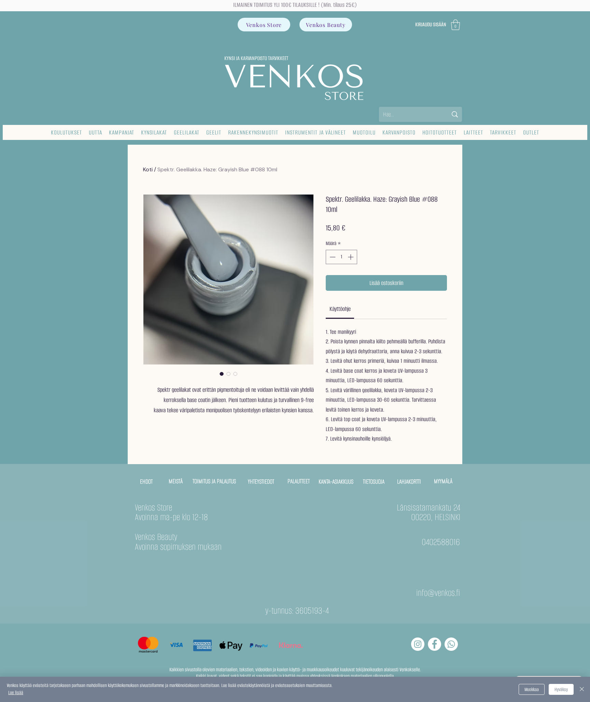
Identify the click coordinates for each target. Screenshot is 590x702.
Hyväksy (561, 689)
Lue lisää (15, 692)
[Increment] (351, 257)
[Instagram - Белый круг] (417, 644)
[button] (455, 24)
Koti (148, 169)
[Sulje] (582, 689)
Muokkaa (531, 689)
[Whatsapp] (451, 644)
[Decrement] (332, 257)
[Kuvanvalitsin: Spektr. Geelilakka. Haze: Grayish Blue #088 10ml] (221, 373)
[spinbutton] (341, 257)
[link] (340, 309)
